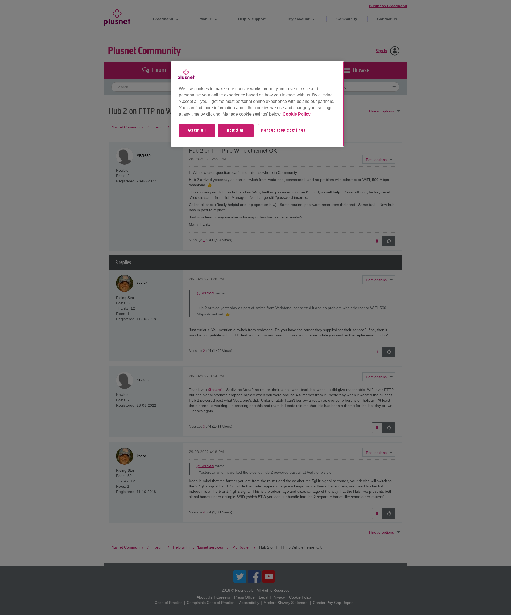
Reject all (236, 130)
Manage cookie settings (283, 130)
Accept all (197, 130)
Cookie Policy (297, 114)
